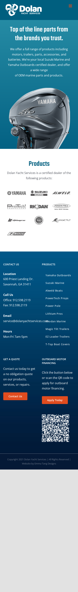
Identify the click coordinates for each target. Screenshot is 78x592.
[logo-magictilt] (61, 217)
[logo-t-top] (39, 217)
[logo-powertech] (16, 203)
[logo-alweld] (61, 190)
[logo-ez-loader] (16, 230)
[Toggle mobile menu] (71, 6)
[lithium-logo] (16, 217)
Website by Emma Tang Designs (39, 463)
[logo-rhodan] (39, 203)
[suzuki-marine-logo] (39, 190)
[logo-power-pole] (61, 203)
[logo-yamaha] (16, 190)
